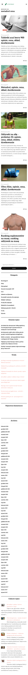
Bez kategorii (4, 281)
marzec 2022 (4, 508)
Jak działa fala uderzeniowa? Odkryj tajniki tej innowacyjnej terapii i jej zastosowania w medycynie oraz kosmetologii (12, 327)
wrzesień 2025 (4, 434)
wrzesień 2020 (4, 557)
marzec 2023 (4, 475)
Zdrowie (3, 313)
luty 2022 (3, 510)
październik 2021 (5, 521)
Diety (2, 283)
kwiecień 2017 (4, 587)
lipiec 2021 (4, 530)
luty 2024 (3, 467)
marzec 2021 (4, 540)
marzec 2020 (4, 573)
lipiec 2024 (4, 464)
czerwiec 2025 (4, 442)
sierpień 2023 (4, 470)
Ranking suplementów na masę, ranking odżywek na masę (12, 239)
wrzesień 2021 (4, 524)
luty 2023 (3, 478)
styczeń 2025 (4, 448)
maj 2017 (3, 584)
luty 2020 (3, 576)
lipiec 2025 (4, 440)
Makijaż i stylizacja (6, 300)
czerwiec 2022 (4, 500)
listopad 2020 (4, 551)
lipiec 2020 (4, 562)
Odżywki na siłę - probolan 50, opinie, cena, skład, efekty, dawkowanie (11, 138)
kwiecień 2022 (4, 505)
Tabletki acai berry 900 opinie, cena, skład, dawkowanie (12, 40)
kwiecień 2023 (4, 472)
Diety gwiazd (4, 286)
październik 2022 (5, 489)
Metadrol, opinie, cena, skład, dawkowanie (12, 88)
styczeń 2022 (4, 513)
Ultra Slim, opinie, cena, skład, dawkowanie (13, 188)
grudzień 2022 (4, 483)
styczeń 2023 (4, 481)
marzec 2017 (4, 589)
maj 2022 (3, 502)
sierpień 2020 (4, 559)
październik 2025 (5, 432)
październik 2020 (5, 554)
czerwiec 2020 (4, 565)
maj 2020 (3, 568)
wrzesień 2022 (4, 491)
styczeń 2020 (4, 579)
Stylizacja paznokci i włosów (8, 308)
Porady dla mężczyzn (6, 302)
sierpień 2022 (4, 494)
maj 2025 (3, 445)
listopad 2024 (4, 453)
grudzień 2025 (4, 429)
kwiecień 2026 (4, 426)
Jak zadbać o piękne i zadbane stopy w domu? (12, 377)
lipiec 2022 (4, 497)
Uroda (5, 79)
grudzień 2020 (4, 549)
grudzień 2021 (4, 516)
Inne (2, 291)
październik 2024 (5, 456)
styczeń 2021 (4, 546)
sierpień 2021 (4, 527)
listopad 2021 (4, 519)
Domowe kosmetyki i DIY (7, 289)
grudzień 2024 (4, 451)
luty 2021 (3, 543)
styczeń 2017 (4, 592)
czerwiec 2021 (4, 532)
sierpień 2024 (4, 461)
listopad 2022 (4, 486)
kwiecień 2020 (4, 570)
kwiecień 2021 (4, 538)
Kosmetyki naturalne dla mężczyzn (10, 297)
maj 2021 (3, 535)
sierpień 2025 (4, 437)
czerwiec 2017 (4, 581)
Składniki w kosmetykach (7, 305)
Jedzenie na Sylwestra (6, 294)
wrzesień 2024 (4, 459)
